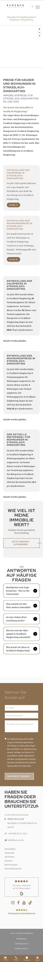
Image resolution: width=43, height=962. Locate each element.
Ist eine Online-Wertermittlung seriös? (16, 619)
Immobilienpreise (13, 868)
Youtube (24, 903)
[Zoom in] (39, 29)
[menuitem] (31, 6)
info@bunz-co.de (16, 840)
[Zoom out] (39, 32)
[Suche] (31, 6)
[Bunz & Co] (15, 6)
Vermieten (9, 856)
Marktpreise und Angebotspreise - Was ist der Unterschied (18, 590)
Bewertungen (11, 864)
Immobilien (10, 848)
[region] (21, 48)
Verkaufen (10, 852)
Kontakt (8, 860)
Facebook (18, 903)
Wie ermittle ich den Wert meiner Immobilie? (18, 606)
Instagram (12, 903)
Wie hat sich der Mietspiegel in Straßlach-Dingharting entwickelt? (18, 634)
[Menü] (36, 6)
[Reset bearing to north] (39, 36)
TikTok (30, 903)
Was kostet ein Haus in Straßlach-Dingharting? (18, 649)
